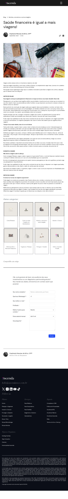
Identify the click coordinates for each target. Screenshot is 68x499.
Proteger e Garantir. (7, 413)
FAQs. (48, 419)
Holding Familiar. (6, 436)
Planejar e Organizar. (7, 406)
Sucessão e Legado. (7, 416)
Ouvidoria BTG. (51, 409)
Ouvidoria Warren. (52, 413)
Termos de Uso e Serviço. (54, 422)
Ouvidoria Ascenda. (52, 416)
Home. (3, 403)
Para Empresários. (29, 406)
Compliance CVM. (52, 403)
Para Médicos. (28, 403)
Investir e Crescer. (7, 409)
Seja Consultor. (6, 439)
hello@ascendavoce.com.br (14, 383)
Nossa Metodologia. (7, 422)
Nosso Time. (5, 419)
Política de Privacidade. (53, 406)
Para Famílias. (28, 409)
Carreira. (4, 442)
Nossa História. (6, 425)
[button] (61, 3)
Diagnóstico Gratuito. (30, 413)
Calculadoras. (28, 416)
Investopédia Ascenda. (8, 445)
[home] (10, 2)
